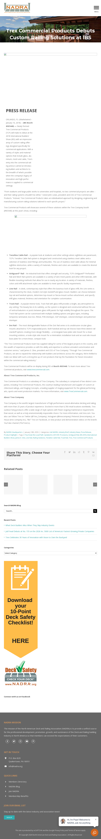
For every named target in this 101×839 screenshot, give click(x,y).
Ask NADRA (54, 432)
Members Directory (18, 781)
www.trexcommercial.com (38, 369)
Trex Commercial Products (83, 438)
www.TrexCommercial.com (75, 391)
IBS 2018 (83, 435)
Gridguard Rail (74, 435)
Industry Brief (64, 432)
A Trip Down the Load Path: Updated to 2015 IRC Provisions (45, 435)
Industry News (75, 432)
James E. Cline (20, 438)
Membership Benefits (18, 796)
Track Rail (64, 438)
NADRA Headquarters (14, 432)
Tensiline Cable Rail (53, 438)
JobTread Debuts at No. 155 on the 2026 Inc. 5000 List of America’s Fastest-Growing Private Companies (50, 531)
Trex (70, 438)
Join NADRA (14, 791)
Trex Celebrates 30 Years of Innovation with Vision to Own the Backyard (36, 537)
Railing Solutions (39, 438)
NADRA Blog (14, 786)
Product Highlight (10, 435)
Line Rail (29, 438)
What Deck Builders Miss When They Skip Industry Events (30, 525)
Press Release (86, 432)
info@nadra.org (15, 766)
